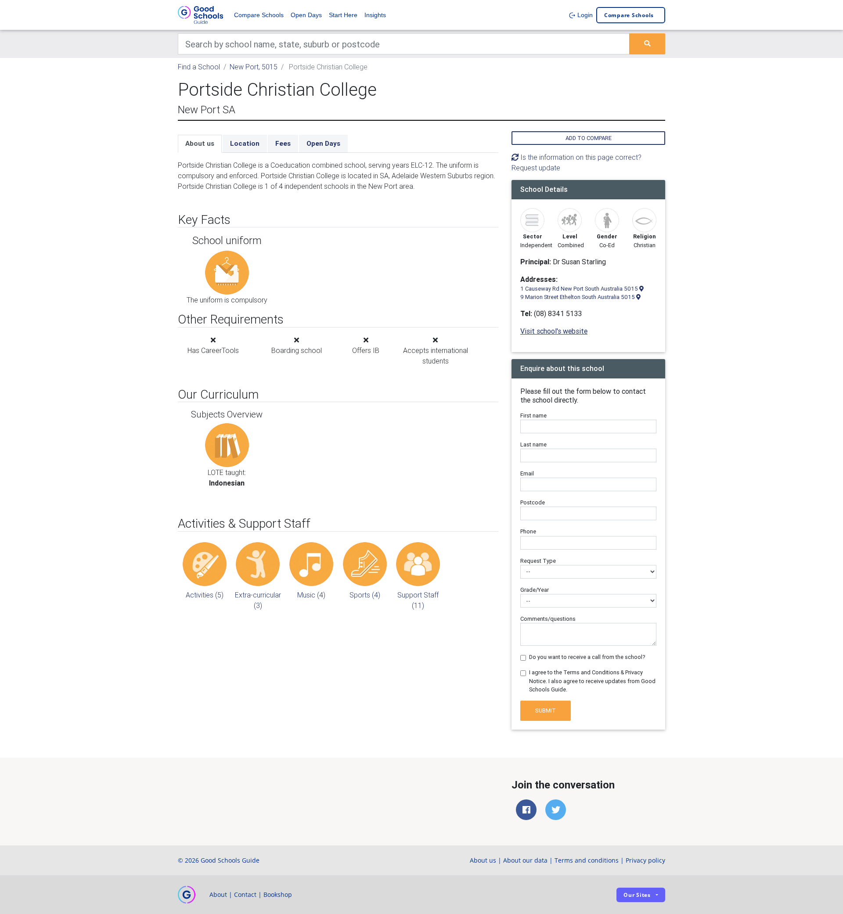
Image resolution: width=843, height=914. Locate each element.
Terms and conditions (587, 860)
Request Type (538, 561)
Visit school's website (553, 331)
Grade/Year (534, 590)
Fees (283, 143)
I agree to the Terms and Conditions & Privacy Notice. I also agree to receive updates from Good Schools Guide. (592, 681)
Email (527, 473)
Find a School (199, 66)
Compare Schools (259, 14)
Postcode (532, 502)
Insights (375, 14)
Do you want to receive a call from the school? (587, 657)
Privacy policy (645, 860)
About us (199, 143)
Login (584, 14)
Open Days (306, 14)
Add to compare (589, 138)
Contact (245, 894)
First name (533, 415)
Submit (545, 710)
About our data (525, 860)
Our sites (637, 895)
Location (244, 143)
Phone (528, 531)
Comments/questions (548, 619)
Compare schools (629, 15)
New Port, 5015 (253, 66)
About (218, 894)
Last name (533, 444)
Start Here (343, 14)
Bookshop (277, 894)
